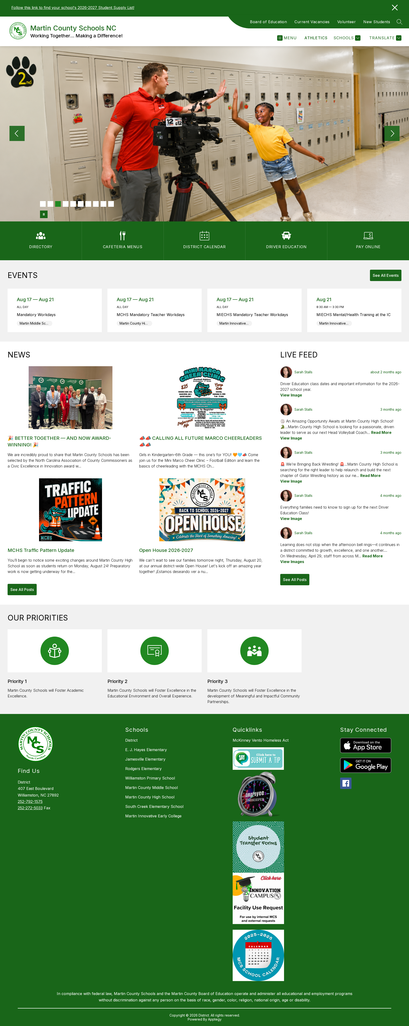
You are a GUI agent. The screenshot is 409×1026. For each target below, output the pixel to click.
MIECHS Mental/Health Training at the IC (354, 314)
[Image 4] (65, 204)
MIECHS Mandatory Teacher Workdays (254, 314)
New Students (376, 21)
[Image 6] (81, 204)
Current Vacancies (312, 21)
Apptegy (215, 1019)
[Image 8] (96, 204)
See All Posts (22, 589)
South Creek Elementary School (154, 806)
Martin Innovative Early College (153, 816)
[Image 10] (111, 204)
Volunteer (346, 21)
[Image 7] (88, 204)
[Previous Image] (17, 134)
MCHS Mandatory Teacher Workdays (152, 314)
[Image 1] (43, 204)
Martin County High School (149, 797)
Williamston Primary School (150, 778)
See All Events (386, 275)
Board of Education (268, 21)
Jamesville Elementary (145, 759)
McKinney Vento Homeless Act (261, 740)
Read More (381, 432)
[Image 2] (50, 204)
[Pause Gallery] (44, 214)
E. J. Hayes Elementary (146, 749)
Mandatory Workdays (38, 314)
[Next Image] (392, 134)
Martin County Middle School (151, 787)
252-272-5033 (30, 808)
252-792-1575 (30, 801)
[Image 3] (58, 204)
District (131, 740)
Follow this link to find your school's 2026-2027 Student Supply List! (72, 7)
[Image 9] (103, 204)
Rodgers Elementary (143, 768)
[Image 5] (73, 204)
